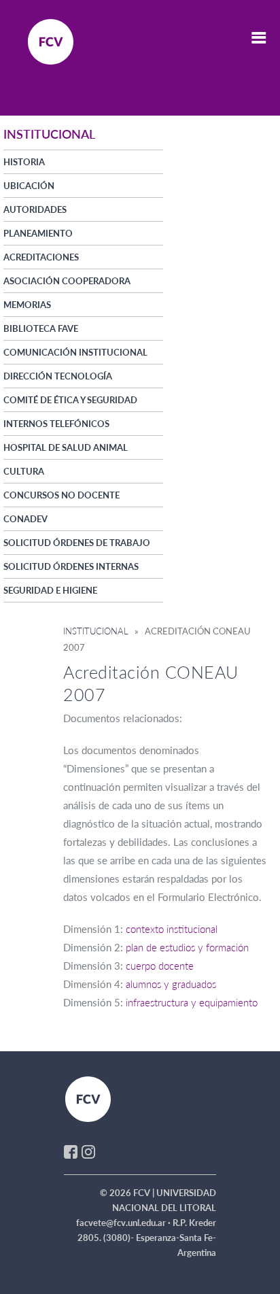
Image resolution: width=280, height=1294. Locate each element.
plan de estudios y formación (187, 947)
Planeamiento (38, 233)
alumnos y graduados (171, 984)
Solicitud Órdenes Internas (71, 566)
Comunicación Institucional (75, 352)
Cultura (23, 471)
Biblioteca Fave (40, 328)
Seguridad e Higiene (50, 590)
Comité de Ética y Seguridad (70, 399)
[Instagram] (88, 1150)
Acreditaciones (41, 257)
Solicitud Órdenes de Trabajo (76, 542)
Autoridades (35, 209)
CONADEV (25, 518)
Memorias (27, 304)
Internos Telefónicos (56, 423)
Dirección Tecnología (57, 376)
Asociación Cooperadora (66, 280)
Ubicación (28, 185)
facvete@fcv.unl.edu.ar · (124, 1222)
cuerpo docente (160, 965)
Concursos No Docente (61, 495)
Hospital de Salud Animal (65, 447)
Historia (24, 161)
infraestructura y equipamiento (192, 1002)
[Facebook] (70, 1150)
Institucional (95, 631)
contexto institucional (171, 929)
